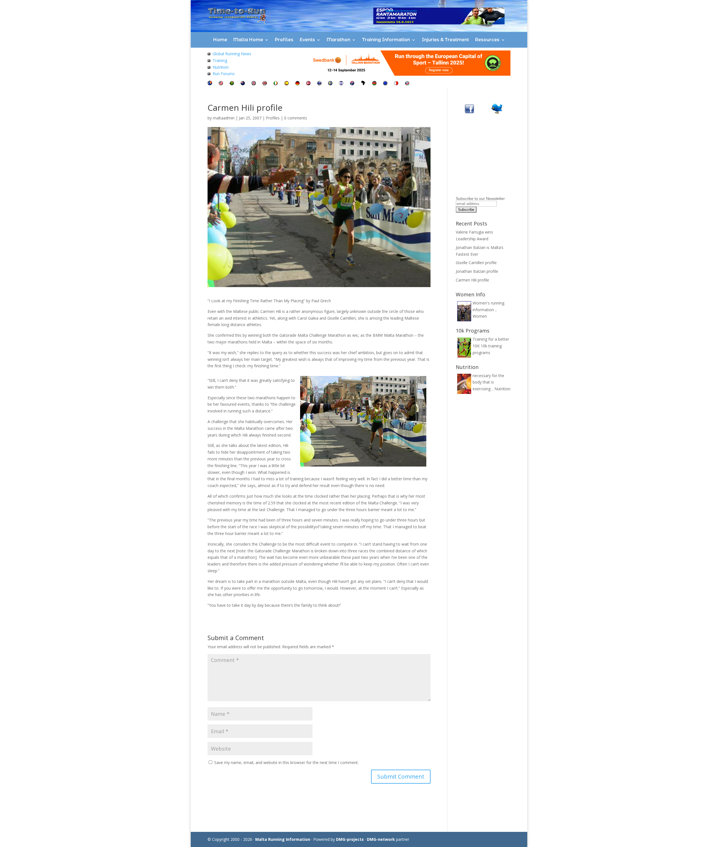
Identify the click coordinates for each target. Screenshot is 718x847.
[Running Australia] (352, 83)
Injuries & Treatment (445, 39)
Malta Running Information (282, 839)
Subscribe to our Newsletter (480, 198)
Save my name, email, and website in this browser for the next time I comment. (286, 762)
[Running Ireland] (275, 83)
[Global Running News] (209, 53)
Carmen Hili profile (472, 280)
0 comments (295, 118)
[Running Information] (210, 83)
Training (220, 60)
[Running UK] (254, 83)
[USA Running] (221, 83)
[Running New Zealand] (243, 83)
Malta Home (248, 39)
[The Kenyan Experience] (374, 83)
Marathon (338, 39)
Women (480, 316)
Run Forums (224, 73)
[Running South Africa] (232, 83)
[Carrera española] (286, 83)
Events (307, 39)
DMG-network (381, 839)
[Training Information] (209, 60)
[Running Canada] (265, 83)
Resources (487, 39)
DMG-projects (350, 839)
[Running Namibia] (407, 83)
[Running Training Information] (209, 73)
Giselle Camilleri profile (476, 262)
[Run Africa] (363, 83)
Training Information (386, 39)
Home (220, 39)
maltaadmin (223, 118)
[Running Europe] (385, 83)
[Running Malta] (396, 83)
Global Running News (232, 53)
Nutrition (221, 67)
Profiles (284, 39)
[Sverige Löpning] (330, 83)
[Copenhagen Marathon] (308, 83)
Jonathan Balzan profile (477, 271)
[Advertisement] (491, 159)
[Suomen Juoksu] (319, 83)
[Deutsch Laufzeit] (297, 83)
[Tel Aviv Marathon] (341, 83)
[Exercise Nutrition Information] (209, 67)
